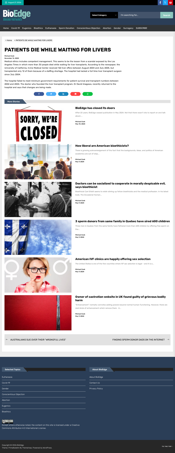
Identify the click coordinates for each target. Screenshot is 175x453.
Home (6, 28)
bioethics (38, 28)
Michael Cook (9, 56)
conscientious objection (88, 28)
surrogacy (128, 28)
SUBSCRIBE (141, 28)
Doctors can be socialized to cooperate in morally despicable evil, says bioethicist (120, 185)
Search (166, 15)
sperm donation (66, 28)
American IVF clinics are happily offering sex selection (113, 259)
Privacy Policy (96, 388)
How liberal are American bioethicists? (102, 145)
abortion (107, 28)
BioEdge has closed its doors (95, 108)
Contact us (94, 383)
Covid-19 (15, 28)
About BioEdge (96, 377)
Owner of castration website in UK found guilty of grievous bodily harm (120, 298)
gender (117, 28)
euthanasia (50, 28)
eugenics (26, 28)
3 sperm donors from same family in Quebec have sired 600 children (123, 221)
